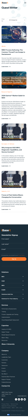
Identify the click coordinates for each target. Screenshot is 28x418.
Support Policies (6, 379)
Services (5, 305)
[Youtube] (25, 399)
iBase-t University (8, 344)
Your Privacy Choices (15, 414)
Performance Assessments (9, 308)
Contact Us (6, 386)
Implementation (6, 317)
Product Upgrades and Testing (10, 314)
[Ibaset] (5, 3)
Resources (4, 340)
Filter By (3, 20)
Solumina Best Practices (8, 376)
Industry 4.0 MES (6, 329)
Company (5, 350)
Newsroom (5, 365)
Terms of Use (14, 404)
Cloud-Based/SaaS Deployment (10, 320)
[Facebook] (16, 399)
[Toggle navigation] (25, 3)
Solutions (5, 272)
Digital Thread (5, 332)
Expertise (5, 325)
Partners (4, 362)
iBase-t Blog (5, 337)
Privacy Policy (21, 255)
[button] (2, 399)
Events (3, 368)
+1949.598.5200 (21, 396)
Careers (4, 371)
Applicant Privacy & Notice (9, 405)
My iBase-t (5, 373)
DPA (17, 407)
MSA (13, 407)
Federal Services (6, 382)
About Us (4, 354)
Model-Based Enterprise (8, 334)
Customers (5, 360)
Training (4, 311)
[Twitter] (19, 399)
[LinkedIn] (22, 399)
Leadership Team (6, 357)
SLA (21, 407)
